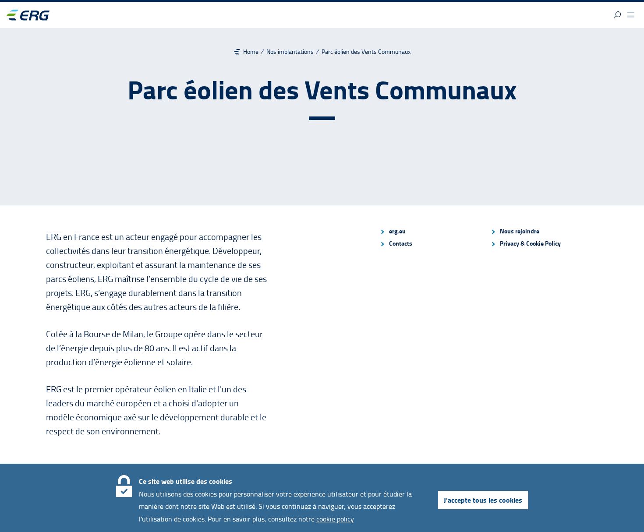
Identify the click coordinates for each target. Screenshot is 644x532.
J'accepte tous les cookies (483, 500)
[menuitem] (431, 231)
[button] (617, 15)
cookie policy (335, 519)
